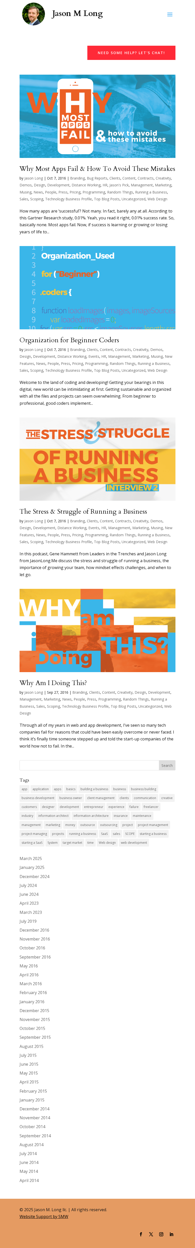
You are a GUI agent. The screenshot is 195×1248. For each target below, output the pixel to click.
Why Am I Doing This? (53, 682)
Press (63, 192)
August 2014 (31, 1144)
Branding (77, 178)
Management (142, 185)
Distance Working (86, 185)
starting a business (153, 834)
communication (145, 798)
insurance (121, 816)
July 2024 (28, 885)
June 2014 (29, 1162)
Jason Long (33, 178)
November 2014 (35, 1118)
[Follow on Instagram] (161, 1234)
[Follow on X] (151, 1234)
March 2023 (31, 912)
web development (134, 842)
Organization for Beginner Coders (69, 340)
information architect (53, 816)
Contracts (146, 178)
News (38, 192)
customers (29, 807)
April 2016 (29, 975)
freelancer (151, 807)
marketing (53, 825)
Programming (94, 192)
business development (38, 798)
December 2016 (34, 930)
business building (143, 789)
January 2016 (32, 1001)
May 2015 (29, 1073)
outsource (87, 825)
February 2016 (33, 992)
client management (101, 798)
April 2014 (29, 1180)
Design (39, 185)
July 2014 (28, 1153)
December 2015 (34, 1010)
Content (129, 178)
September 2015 (35, 1037)
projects (58, 834)
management (31, 825)
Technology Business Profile (68, 199)
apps (57, 789)
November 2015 (35, 1019)
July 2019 (28, 921)
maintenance (142, 816)
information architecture (91, 816)
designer (48, 807)
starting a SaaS (32, 842)
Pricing (75, 192)
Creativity (163, 178)
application (40, 789)
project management (153, 825)
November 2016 (35, 939)
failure (134, 807)
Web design (107, 842)
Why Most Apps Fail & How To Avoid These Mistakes (97, 168)
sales (116, 834)
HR (105, 185)
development (69, 807)
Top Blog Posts (107, 199)
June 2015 (29, 1064)
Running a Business (151, 192)
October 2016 (32, 948)
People (50, 192)
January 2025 (32, 867)
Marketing (163, 185)
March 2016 (31, 983)
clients (124, 798)
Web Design (157, 199)
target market (72, 842)
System (52, 842)
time (90, 842)
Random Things (120, 192)
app (24, 789)
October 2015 (32, 1028)
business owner (70, 798)
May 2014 (29, 1171)
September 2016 (35, 957)
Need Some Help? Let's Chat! (131, 52)
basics (70, 789)
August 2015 (31, 1046)
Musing (25, 192)
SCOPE (130, 834)
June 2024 (29, 894)
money (70, 825)
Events (93, 356)
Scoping (36, 199)
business (119, 789)
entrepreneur (93, 807)
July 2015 (28, 1055)
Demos (26, 185)
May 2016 (29, 966)
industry (27, 816)
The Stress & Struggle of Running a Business (83, 511)
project (127, 825)
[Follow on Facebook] (141, 1234)
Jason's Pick (119, 185)
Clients (114, 178)
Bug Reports (97, 178)
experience (116, 807)
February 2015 (33, 1091)
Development (58, 185)
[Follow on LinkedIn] (171, 1234)
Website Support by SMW (44, 1216)
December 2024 (34, 876)
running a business (82, 834)
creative (167, 798)
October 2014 (32, 1126)
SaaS (104, 834)
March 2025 (31, 858)
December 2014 (34, 1109)
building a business (94, 789)
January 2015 (32, 1100)
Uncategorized (133, 199)
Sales (24, 199)
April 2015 (29, 1082)
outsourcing (108, 825)
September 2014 (35, 1136)
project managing (34, 834)
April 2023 (29, 903)
